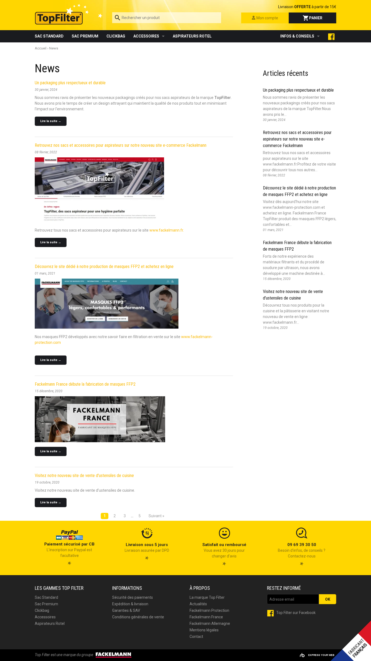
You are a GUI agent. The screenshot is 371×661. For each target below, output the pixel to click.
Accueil (40, 48)
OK (327, 599)
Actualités (198, 604)
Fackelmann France (206, 617)
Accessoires (146, 36)
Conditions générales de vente (138, 617)
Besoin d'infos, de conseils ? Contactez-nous (301, 550)
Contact (196, 636)
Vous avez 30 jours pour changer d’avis (224, 550)
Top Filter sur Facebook (295, 612)
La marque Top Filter (207, 597)
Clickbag (115, 36)
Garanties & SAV (126, 610)
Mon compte (267, 18)
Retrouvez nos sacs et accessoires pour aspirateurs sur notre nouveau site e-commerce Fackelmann (120, 145)
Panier (315, 18)
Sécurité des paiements (132, 597)
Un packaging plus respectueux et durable (70, 82)
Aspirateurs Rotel (192, 36)
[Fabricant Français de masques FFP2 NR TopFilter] (106, 303)
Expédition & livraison (130, 604)
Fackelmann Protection (209, 610)
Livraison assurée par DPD (147, 547)
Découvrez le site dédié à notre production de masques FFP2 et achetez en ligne (104, 266)
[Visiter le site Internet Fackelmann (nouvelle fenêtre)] (113, 655)
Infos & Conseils (297, 36)
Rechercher (221, 17)
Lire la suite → (50, 121)
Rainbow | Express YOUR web (317, 655)
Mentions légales (204, 630)
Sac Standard (49, 36)
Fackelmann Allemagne (210, 623)
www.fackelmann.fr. (166, 230)
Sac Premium (85, 36)
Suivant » (156, 516)
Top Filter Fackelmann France (69, 14)
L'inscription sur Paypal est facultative (69, 550)
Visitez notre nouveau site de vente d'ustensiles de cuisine (84, 475)
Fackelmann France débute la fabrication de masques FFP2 (85, 384)
